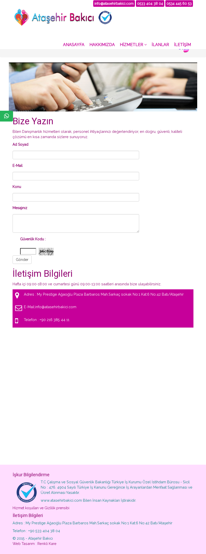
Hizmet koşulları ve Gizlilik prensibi (41, 508)
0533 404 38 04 (150, 4)
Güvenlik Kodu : (33, 239)
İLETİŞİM (182, 44)
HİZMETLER (132, 44)
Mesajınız (20, 208)
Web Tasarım (24, 543)
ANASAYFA (73, 44)
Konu (17, 187)
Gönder (22, 260)
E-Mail (18, 166)
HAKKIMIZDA (102, 44)
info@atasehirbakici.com (114, 4)
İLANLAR (160, 44)
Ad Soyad (20, 144)
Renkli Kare (47, 543)
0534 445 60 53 (179, 4)
